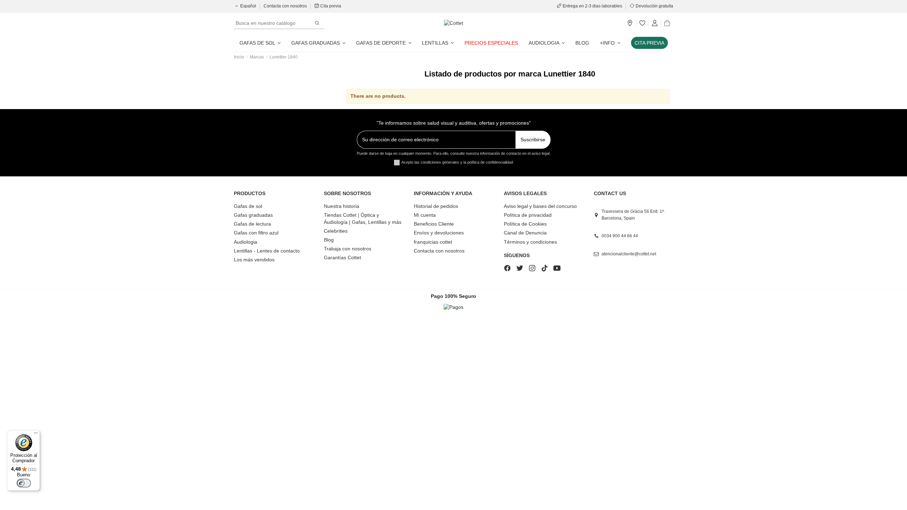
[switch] (24, 483)
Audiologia (245, 242)
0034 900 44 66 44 (620, 235)
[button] (610, 43)
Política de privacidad (528, 215)
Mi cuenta (425, 215)
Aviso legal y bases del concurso (540, 206)
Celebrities (336, 231)
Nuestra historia (341, 206)
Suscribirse (532, 139)
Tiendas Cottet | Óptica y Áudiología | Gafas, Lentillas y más (362, 218)
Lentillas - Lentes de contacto (267, 251)
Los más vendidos (254, 259)
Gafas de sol (248, 206)
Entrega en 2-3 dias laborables (592, 6)
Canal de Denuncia (525, 233)
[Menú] (36, 434)
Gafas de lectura (252, 224)
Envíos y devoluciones (439, 233)
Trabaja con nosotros (347, 248)
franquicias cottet (433, 242)
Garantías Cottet (342, 257)
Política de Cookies (525, 224)
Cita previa (330, 6)
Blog (329, 240)
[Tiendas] (629, 23)
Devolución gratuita (654, 6)
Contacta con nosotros (286, 6)
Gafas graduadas (253, 215)
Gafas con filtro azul (256, 233)
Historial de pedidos (436, 206)
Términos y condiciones (530, 242)
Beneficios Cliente (434, 224)
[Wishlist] (642, 23)
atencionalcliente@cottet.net (629, 253)
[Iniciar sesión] (654, 23)
